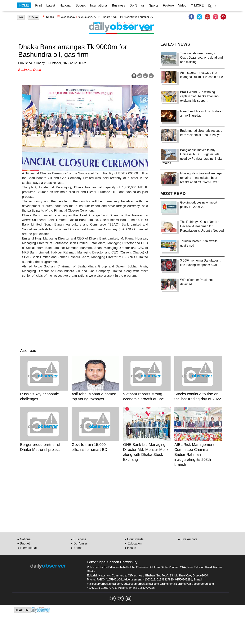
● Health (130, 547)
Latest (50, 5)
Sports (153, 5)
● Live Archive (187, 539)
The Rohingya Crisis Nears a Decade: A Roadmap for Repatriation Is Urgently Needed (202, 226)
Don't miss (137, 5)
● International (27, 547)
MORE (198, 5)
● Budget (23, 543)
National (65, 5)
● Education (133, 543)
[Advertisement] (123, 499)
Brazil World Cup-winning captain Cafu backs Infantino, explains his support (199, 96)
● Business (78, 539)
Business (118, 5)
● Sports (76, 547)
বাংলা (21, 17)
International (99, 5)
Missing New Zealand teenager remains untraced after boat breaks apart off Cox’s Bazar (201, 178)
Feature (168, 5)
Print (38, 5)
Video (182, 5)
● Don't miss (79, 543)
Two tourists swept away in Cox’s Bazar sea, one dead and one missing (201, 58)
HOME (24, 5)
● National (24, 539)
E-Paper (33, 17)
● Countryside (134, 539)
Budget (81, 5)
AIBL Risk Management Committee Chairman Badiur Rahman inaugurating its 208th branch (194, 454)
